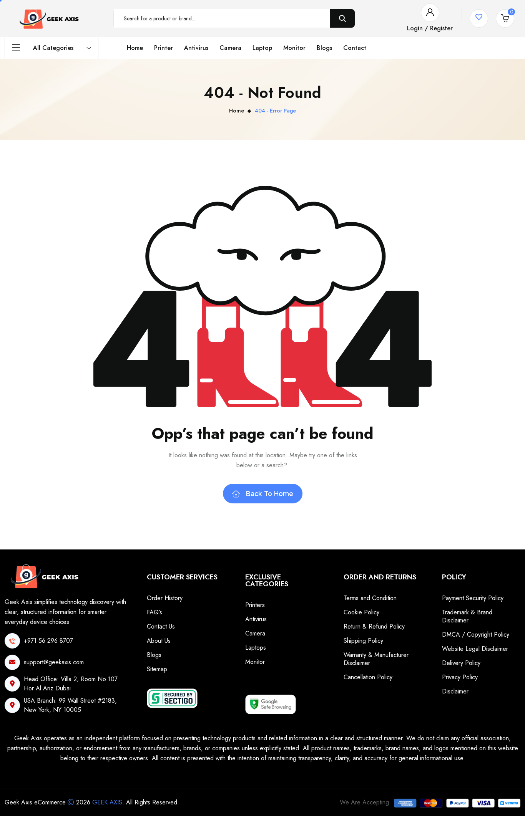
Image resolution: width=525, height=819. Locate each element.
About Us (159, 641)
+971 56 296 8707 (48, 640)
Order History (165, 598)
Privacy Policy (460, 677)
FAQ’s (154, 612)
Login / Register (430, 28)
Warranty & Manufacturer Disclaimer (376, 659)
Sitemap (157, 669)
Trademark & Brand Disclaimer (467, 616)
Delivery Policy (461, 663)
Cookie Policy (361, 612)
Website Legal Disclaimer (475, 649)
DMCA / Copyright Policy (475, 634)
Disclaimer (455, 691)
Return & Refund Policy (374, 626)
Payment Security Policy (472, 598)
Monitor (294, 47)
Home (135, 47)
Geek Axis (107, 802)
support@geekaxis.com (54, 662)
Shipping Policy (363, 641)
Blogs (324, 47)
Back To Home (269, 494)
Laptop (262, 47)
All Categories (53, 47)
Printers (255, 605)
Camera (230, 47)
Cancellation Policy (368, 677)
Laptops (255, 648)
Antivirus (196, 47)
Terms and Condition (370, 598)
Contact (354, 47)
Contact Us (161, 626)
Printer (163, 47)
